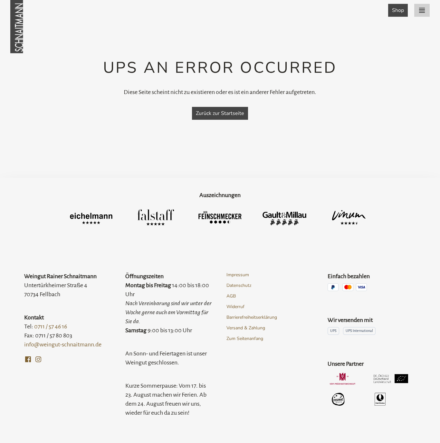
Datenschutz (238, 285)
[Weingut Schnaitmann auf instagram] (38, 359)
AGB (231, 296)
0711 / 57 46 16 (50, 326)
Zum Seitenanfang (244, 338)
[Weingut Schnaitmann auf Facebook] (28, 359)
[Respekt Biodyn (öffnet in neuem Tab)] (338, 399)
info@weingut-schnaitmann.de (62, 344)
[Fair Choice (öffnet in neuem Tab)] (380, 399)
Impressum (237, 275)
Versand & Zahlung (245, 328)
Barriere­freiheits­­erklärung (251, 317)
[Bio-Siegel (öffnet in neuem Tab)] (391, 378)
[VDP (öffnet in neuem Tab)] (343, 379)
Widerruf (235, 307)
